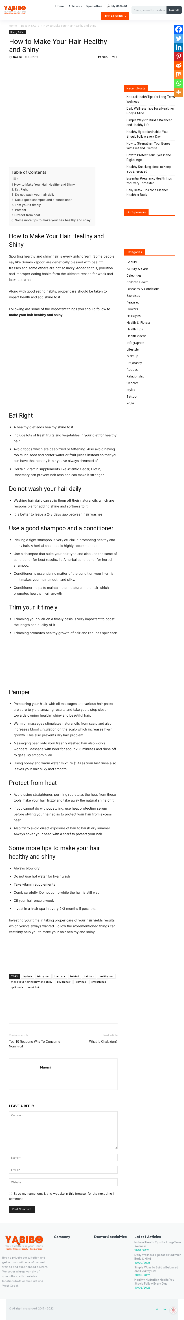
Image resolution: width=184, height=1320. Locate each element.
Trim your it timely (28, 205)
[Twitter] (23, 67)
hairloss (89, 976)
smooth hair (98, 981)
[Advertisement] (63, 959)
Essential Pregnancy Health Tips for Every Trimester (149, 181)
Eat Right (21, 189)
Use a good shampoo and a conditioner (43, 200)
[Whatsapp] (178, 83)
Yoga (130, 403)
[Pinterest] (34, 67)
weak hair (34, 987)
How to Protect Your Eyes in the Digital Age (149, 157)
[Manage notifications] (173, 1310)
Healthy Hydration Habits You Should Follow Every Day (147, 134)
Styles (131, 390)
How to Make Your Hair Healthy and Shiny (44, 184)
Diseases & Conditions (143, 289)
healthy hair (106, 976)
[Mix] (178, 74)
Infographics (136, 342)
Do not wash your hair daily (35, 194)
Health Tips (135, 329)
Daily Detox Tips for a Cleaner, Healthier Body (148, 192)
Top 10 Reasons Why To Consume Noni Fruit (34, 1044)
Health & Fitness (139, 322)
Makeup (132, 356)
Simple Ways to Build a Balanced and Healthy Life (149, 122)
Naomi (17, 57)
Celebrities (134, 275)
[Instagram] (157, 1309)
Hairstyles (134, 316)
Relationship (135, 376)
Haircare (60, 976)
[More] (55, 67)
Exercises (133, 295)
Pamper (20, 210)
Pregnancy (134, 363)
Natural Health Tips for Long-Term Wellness (151, 99)
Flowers (132, 309)
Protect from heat (27, 215)
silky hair (80, 981)
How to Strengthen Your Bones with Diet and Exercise (148, 146)
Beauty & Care (30, 26)
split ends (17, 987)
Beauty (132, 262)
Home (13, 26)
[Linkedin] (178, 47)
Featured (133, 302)
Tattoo (132, 396)
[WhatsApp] (44, 67)
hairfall (74, 976)
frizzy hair (43, 976)
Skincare (133, 383)
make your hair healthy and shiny (31, 981)
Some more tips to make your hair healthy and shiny (53, 220)
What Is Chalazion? (103, 1042)
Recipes (132, 369)
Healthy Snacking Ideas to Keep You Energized (149, 169)
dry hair (27, 976)
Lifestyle (133, 349)
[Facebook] (13, 67)
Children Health (138, 282)
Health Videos (137, 336)
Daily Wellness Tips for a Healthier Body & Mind (150, 111)
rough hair (63, 981)
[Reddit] (178, 65)
